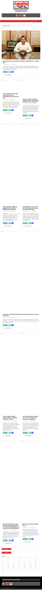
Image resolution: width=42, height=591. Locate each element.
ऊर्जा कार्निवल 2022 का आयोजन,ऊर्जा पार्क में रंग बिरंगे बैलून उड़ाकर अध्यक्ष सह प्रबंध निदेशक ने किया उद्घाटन (30, 208)
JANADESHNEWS (14, 64)
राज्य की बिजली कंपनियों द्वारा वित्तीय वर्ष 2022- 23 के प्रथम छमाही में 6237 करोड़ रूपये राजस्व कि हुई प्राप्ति (30, 418)
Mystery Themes (11, 588)
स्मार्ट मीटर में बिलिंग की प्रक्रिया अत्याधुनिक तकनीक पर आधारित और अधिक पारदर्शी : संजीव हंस (10, 418)
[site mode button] (37, 21)
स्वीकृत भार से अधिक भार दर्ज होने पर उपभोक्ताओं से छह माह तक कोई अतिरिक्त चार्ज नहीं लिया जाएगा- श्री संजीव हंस (31, 101)
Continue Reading (8, 74)
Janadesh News (21, 11)
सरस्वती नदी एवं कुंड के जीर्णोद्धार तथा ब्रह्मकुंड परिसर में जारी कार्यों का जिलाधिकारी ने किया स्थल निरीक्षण (10, 208)
